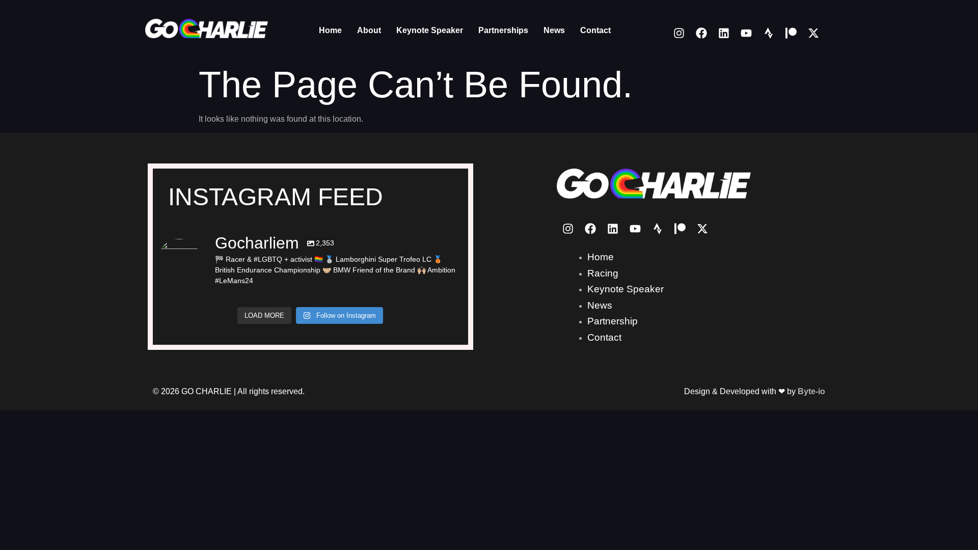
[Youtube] (746, 33)
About (369, 30)
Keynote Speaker (429, 30)
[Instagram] (679, 33)
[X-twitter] (813, 33)
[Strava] (768, 33)
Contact (595, 30)
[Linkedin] (724, 33)
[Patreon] (791, 33)
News (554, 30)
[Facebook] (701, 33)
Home (330, 30)
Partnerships (503, 30)
